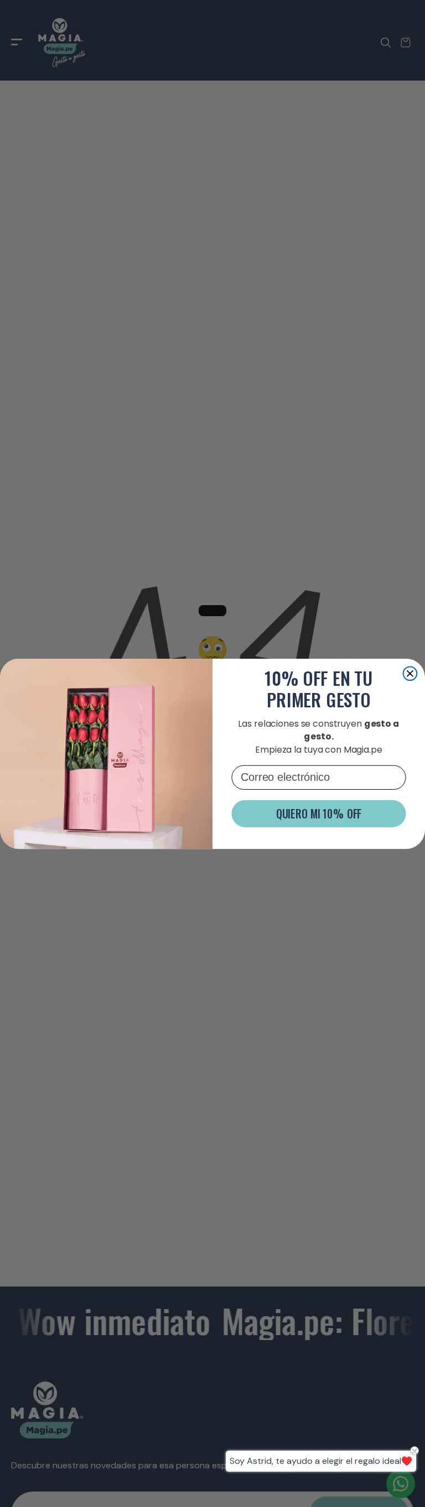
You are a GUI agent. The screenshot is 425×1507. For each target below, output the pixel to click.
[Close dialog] (410, 673)
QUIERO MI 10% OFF (319, 813)
